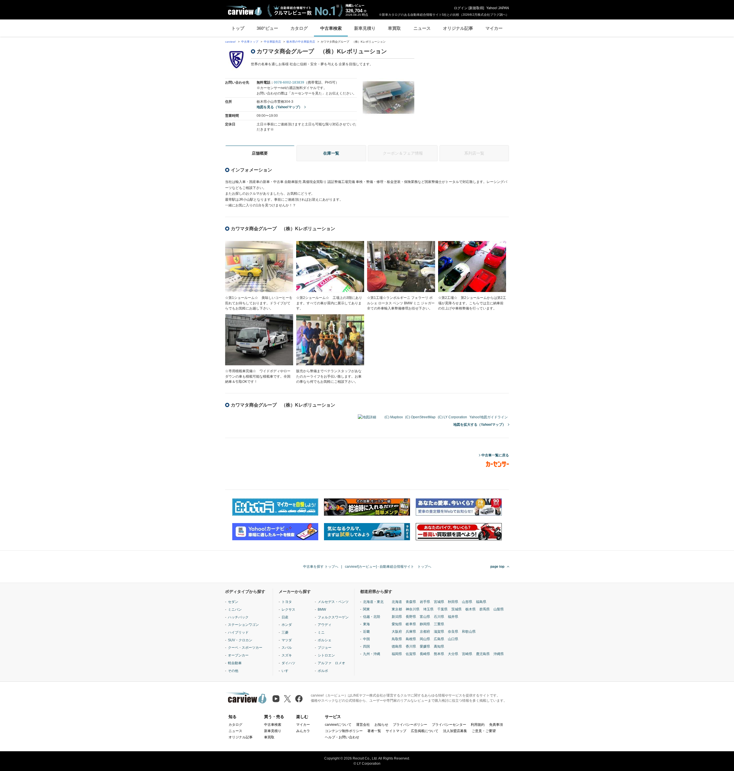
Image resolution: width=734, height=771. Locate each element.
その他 (233, 671)
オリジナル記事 (458, 28)
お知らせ (381, 725)
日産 (285, 617)
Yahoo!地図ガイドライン (488, 417)
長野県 (411, 617)
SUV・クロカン (240, 640)
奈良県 (453, 632)
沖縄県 (498, 654)
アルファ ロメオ (331, 663)
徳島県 (397, 646)
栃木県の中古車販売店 (300, 41)
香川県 (411, 646)
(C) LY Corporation (452, 417)
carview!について (338, 725)
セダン (233, 602)
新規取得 (476, 8)
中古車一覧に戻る (495, 455)
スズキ (287, 655)
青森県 (411, 602)
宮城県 (439, 602)
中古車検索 (331, 28)
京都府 (425, 632)
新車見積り (365, 28)
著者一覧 (374, 731)
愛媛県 (425, 646)
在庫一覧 (331, 153)
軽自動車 (235, 663)
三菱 (285, 632)
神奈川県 (412, 609)
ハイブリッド (238, 632)
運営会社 (363, 725)
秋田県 (453, 602)
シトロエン (326, 655)
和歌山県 (469, 632)
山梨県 (498, 609)
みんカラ (303, 731)
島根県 (411, 639)
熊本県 (439, 654)
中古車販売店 (272, 41)
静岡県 (425, 624)
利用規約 (478, 725)
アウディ (324, 625)
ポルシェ (324, 640)
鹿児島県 (483, 654)
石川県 (439, 617)
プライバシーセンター (449, 725)
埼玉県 (428, 609)
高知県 (439, 646)
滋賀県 (439, 632)
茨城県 (456, 609)
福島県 (481, 602)
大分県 (453, 654)
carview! (230, 41)
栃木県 (470, 609)
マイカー (494, 28)
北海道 (397, 602)
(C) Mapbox (393, 417)
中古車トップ (249, 41)
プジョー (324, 648)
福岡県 (397, 654)
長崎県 (425, 654)
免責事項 (496, 725)
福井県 (453, 617)
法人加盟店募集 (455, 731)
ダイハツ (288, 663)
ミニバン (235, 610)
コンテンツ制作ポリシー (344, 731)
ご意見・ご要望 (484, 731)
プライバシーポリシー (410, 725)
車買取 (394, 28)
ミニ (321, 632)
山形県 (467, 602)
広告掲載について (424, 731)
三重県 (439, 624)
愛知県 (397, 624)
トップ (237, 28)
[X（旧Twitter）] (287, 698)
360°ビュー (267, 28)
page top (497, 566)
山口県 (453, 639)
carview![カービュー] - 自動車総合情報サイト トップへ (388, 566)
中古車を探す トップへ (320, 566)
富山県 (425, 617)
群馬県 (484, 609)
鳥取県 (397, 639)
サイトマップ (396, 731)
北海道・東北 (373, 602)
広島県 (439, 639)
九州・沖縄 (371, 654)
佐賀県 (411, 654)
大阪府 (397, 632)
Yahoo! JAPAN (497, 8)
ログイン (461, 8)
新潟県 (397, 617)
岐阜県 (411, 624)
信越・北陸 (371, 617)
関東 (366, 609)
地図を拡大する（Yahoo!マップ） (479, 425)
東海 (366, 624)
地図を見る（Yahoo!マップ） (279, 107)
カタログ (299, 28)
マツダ (287, 640)
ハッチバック (238, 617)
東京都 (397, 609)
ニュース (422, 28)
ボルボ (323, 671)
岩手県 (425, 602)
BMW (322, 610)
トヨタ (287, 602)
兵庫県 (411, 632)
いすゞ (287, 671)
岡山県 (425, 639)
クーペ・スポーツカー (245, 648)
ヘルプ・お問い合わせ (342, 737)
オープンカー (238, 655)
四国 (366, 646)
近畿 (366, 632)
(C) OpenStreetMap (420, 417)
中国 (366, 639)
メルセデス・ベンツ (333, 602)
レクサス (288, 610)
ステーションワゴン (243, 625)
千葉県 (442, 609)
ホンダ (287, 625)
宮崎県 (467, 654)
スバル (287, 648)
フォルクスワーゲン (333, 617)
